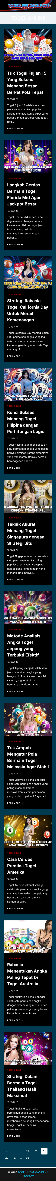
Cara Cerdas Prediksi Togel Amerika (21, 866)
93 (27, 1157)
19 (27, 1151)
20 (35, 1151)
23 (15, 1157)
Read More (15, 128)
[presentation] (28, 45)
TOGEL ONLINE (14, 67)
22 (6, 1157)
